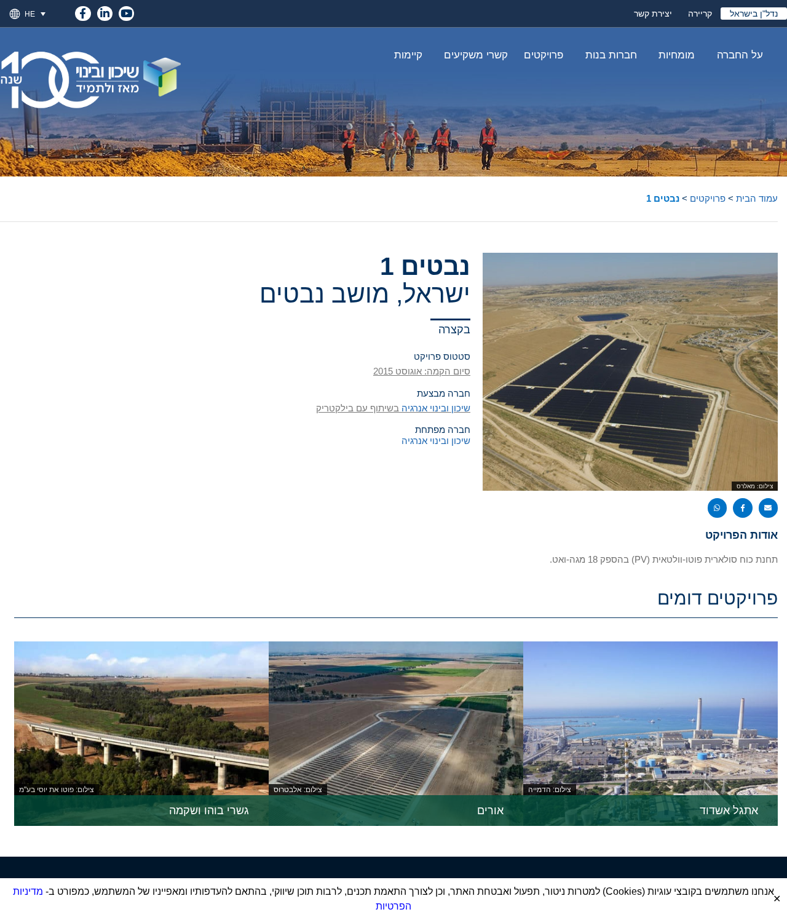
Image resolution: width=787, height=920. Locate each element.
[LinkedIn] (105, 11)
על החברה (740, 55)
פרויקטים (543, 55)
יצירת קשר (653, 13)
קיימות (408, 55)
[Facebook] (82, 11)
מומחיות (676, 55)
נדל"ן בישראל (754, 13)
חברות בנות (611, 55)
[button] (40, 14)
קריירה (700, 13)
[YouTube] (126, 11)
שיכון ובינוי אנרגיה (435, 408)
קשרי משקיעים (476, 55)
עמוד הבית (757, 198)
